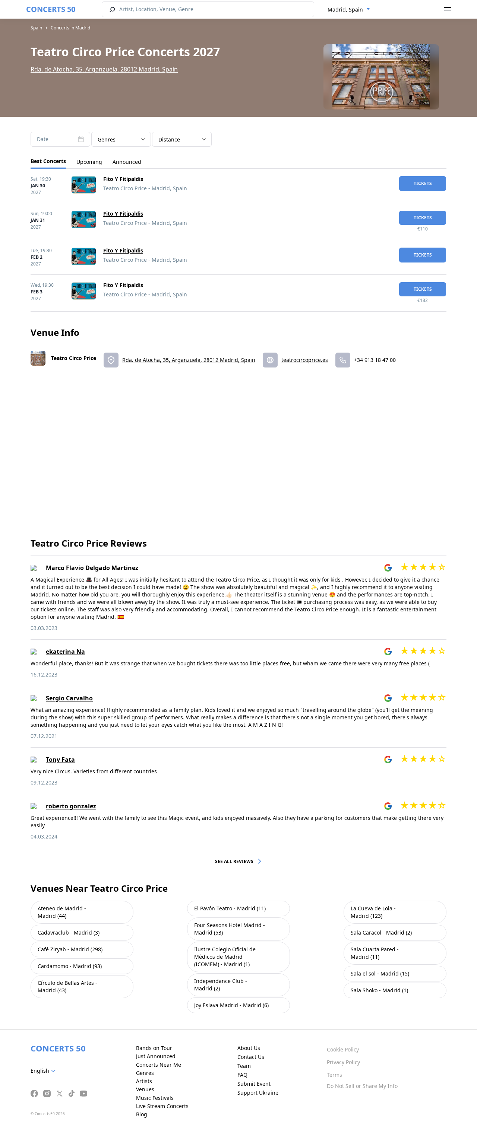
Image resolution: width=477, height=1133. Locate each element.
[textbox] (45, 1070)
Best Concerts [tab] (48, 161)
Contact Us (250, 1056)
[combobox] (349, 9)
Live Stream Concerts (162, 1106)
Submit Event (254, 1083)
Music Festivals (155, 1097)
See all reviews (235, 861)
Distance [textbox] (169, 139)
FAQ (242, 1074)
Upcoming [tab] (89, 161)
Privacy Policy (343, 1062)
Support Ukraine (257, 1092)
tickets (423, 183)
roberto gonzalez (71, 806)
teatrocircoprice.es (304, 359)
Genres (145, 1072)
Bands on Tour (154, 1047)
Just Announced (156, 1056)
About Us (248, 1047)
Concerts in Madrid (70, 28)
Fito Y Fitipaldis (123, 178)
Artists (144, 1081)
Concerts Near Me (158, 1064)
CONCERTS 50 (50, 9)
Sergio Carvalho (69, 698)
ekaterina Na (65, 651)
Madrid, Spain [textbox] (345, 9)
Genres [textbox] (107, 139)
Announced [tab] (127, 161)
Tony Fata (60, 759)
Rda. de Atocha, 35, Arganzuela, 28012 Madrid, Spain (104, 69)
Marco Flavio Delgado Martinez (92, 568)
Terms (334, 1074)
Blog (141, 1114)
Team (244, 1065)
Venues (145, 1089)
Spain (36, 28)
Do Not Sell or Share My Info (362, 1085)
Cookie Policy (343, 1049)
